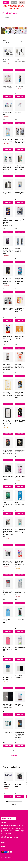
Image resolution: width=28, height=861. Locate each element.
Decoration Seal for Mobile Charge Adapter (20, 310)
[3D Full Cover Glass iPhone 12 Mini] (20, 412)
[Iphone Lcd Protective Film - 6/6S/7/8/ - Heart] (20, 357)
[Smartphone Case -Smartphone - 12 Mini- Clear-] (8, 668)
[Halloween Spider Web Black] (19, 776)
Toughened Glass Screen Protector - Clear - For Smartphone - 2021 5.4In (8, 533)
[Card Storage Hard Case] (20, 640)
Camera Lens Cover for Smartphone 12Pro (20, 451)
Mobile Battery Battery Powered (19, 503)
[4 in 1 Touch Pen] (20, 78)
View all (14, 804)
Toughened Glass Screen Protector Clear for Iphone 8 (19, 167)
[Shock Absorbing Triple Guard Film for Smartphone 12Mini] (20, 384)
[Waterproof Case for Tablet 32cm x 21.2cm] (20, 184)
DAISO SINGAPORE (8, 857)
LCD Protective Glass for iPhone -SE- (7, 504)
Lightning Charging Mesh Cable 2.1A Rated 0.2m (8, 167)
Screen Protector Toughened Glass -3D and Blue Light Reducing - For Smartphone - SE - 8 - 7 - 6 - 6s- (20, 735)
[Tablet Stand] (20, 105)
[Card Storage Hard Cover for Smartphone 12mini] (20, 522)
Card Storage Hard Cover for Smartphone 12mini (20, 531)
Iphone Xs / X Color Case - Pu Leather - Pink (8, 649)
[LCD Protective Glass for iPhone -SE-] (8, 495)
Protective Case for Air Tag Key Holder (8, 309)
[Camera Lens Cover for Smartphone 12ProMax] (8, 468)
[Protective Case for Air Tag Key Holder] (8, 300)
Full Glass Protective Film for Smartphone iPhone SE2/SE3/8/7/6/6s (8, 222)
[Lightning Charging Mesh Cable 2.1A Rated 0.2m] (8, 158)
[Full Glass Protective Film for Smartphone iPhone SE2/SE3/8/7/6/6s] (8, 211)
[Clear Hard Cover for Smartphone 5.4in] (8, 583)
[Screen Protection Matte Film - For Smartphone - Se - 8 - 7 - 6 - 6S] (20, 553)
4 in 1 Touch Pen (19, 86)
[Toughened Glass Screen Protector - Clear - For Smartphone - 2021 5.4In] (8, 522)
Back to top (13, 813)
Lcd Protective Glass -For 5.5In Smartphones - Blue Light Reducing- (8, 367)
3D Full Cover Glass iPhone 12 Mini (20, 421)
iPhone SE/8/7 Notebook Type (19, 676)
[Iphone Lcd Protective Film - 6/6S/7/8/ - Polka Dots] (8, 412)
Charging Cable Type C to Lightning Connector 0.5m (20, 141)
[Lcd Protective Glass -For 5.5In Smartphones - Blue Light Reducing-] (8, 357)
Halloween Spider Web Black (18, 784)
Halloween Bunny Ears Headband (7, 784)
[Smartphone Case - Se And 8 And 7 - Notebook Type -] (8, 696)
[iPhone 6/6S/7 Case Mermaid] (20, 468)
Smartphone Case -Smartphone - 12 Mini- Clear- (8, 677)
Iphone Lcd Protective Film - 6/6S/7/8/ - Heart (19, 366)
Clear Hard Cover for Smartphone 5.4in (7, 592)
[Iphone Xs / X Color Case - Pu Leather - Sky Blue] (8, 611)
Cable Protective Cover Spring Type (7, 86)
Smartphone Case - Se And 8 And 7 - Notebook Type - (8, 705)
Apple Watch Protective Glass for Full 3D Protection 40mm (8, 251)
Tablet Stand (18, 112)
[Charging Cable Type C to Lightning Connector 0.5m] (20, 131)
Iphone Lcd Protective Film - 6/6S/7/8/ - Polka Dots (7, 422)
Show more (14, 755)
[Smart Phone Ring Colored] (8, 105)
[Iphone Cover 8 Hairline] (8, 184)
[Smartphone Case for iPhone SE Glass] (8, 723)
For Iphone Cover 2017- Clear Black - (19, 620)
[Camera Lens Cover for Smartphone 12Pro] (20, 442)
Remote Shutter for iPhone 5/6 (20, 337)
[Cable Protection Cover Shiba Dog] (8, 131)
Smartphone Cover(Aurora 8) (19, 705)
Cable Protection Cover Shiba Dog (7, 140)
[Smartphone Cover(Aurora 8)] (20, 696)
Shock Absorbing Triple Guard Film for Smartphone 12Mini (19, 395)
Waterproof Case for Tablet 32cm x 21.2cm (19, 193)
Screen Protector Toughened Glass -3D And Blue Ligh (7, 451)
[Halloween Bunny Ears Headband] (8, 776)
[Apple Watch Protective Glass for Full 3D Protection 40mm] (8, 241)
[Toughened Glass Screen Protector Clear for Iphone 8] (20, 158)
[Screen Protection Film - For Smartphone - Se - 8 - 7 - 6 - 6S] (8, 329)
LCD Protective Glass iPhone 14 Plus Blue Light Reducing (7, 281)
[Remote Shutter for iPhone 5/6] (20, 329)
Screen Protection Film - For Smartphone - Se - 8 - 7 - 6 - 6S (8, 339)
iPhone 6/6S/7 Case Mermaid (20, 477)
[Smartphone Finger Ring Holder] (20, 211)
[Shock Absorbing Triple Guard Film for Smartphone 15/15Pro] (20, 270)
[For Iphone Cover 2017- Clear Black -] (20, 611)
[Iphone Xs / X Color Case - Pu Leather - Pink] (8, 640)
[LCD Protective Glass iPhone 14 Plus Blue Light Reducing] (8, 270)
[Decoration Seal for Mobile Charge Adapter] (20, 300)
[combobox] (14, 17)
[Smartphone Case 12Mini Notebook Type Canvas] (8, 553)
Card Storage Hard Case (20, 648)
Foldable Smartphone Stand (20, 60)
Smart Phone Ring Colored (7, 113)
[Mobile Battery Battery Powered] (20, 495)
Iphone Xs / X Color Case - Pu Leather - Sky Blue (8, 621)
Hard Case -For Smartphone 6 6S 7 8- (20, 592)
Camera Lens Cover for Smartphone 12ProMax (8, 478)
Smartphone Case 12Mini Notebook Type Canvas (7, 562)
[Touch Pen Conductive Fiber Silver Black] (20, 241)
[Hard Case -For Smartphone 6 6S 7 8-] (20, 583)
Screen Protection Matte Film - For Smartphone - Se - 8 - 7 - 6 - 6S (20, 563)
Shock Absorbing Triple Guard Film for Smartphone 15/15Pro (19, 281)
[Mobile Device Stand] (8, 52)
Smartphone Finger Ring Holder (20, 219)
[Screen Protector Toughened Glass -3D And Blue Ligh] (8, 442)
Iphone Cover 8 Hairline (7, 193)
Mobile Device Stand (6, 60)
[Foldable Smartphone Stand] (20, 52)
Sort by (4, 40)
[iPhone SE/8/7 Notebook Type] (20, 668)
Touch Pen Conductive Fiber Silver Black (19, 250)
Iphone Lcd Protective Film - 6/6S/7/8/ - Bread (7, 394)
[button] (19, 13)
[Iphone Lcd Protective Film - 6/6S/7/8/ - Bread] (8, 384)
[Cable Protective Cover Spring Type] (8, 78)
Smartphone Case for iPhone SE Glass (8, 731)
